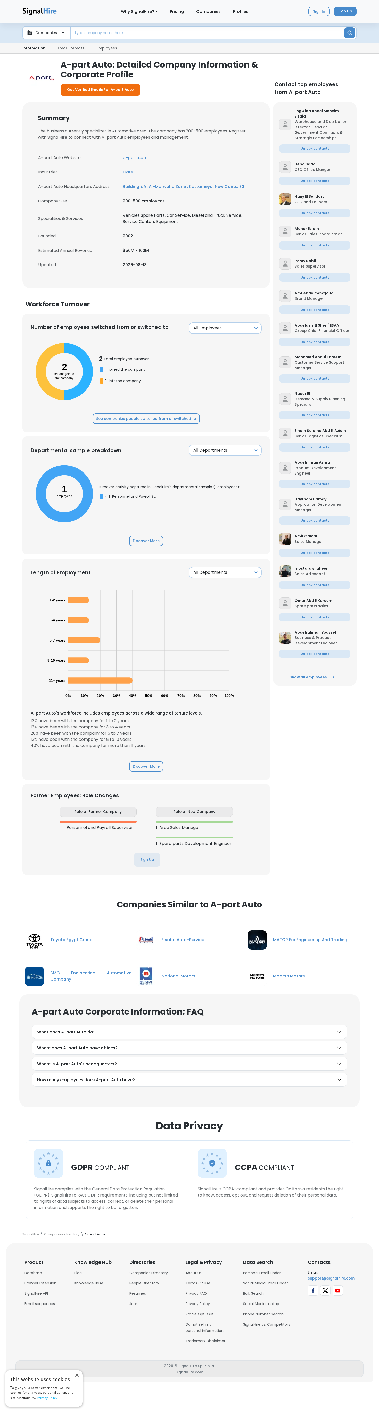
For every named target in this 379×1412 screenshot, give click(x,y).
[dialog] (44, 1388)
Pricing (177, 11)
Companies (208, 11)
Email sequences (39, 1303)
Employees (107, 48)
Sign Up (147, 859)
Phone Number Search (263, 1314)
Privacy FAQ (196, 1293)
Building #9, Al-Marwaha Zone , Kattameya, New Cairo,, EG (184, 186)
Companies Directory (148, 1272)
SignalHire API (36, 1293)
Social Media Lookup (261, 1303)
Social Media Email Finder (265, 1283)
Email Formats (71, 48)
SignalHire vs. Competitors (266, 1324)
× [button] (77, 1375)
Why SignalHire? (137, 11)
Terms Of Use (198, 1283)
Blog (78, 1272)
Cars (128, 172)
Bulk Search (253, 1293)
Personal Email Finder (262, 1272)
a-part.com (135, 158)
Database (33, 1272)
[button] (322, 113)
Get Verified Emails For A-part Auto (100, 89)
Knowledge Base (88, 1283)
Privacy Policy (198, 1303)
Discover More (146, 540)
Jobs (133, 1303)
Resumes (137, 1293)
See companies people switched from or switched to (146, 418)
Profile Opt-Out (200, 1314)
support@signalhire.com (331, 1278)
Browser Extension (40, 1283)
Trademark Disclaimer (205, 1340)
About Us (194, 1272)
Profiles (240, 11)
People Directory (144, 1283)
